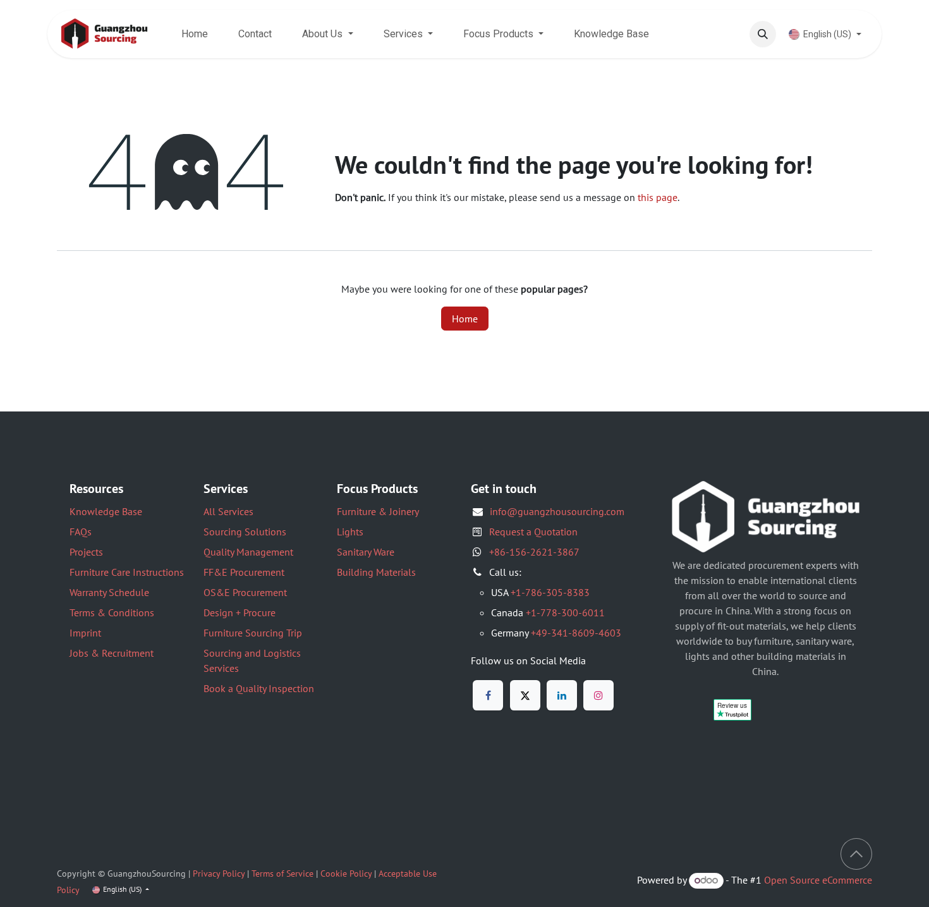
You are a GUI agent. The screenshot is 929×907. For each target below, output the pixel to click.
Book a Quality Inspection (258, 688)
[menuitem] (194, 34)
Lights (350, 531)
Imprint (85, 632)
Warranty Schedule (109, 592)
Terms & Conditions (112, 612)
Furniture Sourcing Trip (252, 632)
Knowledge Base (106, 511)
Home (465, 318)
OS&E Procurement (245, 592)
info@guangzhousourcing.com (557, 511)
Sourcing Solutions (244, 531)
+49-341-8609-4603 (576, 632)
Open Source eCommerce (818, 880)
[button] (763, 34)
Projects (86, 551)
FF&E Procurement (243, 572)
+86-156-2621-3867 (534, 551)
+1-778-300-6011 (565, 612)
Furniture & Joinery (378, 511)
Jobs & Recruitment (112, 653)
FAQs (81, 531)
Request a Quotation (533, 531)
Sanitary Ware (365, 551)
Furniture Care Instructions (127, 572)
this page (657, 197)
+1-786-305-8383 (550, 592)
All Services (228, 511)
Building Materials (376, 572)
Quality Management (248, 551)
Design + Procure (239, 612)
